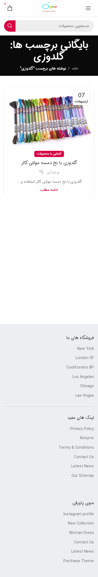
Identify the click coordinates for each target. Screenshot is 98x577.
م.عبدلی (53, 172)
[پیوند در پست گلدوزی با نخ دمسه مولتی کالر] (49, 120)
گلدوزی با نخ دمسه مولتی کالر (49, 163)
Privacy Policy (82, 429)
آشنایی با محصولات (49, 153)
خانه (75, 68)
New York (85, 349)
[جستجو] (10, 26)
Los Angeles (83, 377)
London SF (85, 358)
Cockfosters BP (80, 367)
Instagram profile (78, 514)
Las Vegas (84, 396)
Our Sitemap (83, 476)
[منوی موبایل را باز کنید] (88, 8)
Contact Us (84, 457)
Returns (87, 438)
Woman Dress (81, 533)
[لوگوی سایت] (49, 8)
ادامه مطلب (49, 190)
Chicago (87, 386)
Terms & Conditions (76, 448)
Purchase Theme (78, 561)
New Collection (81, 523)
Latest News (82, 466)
